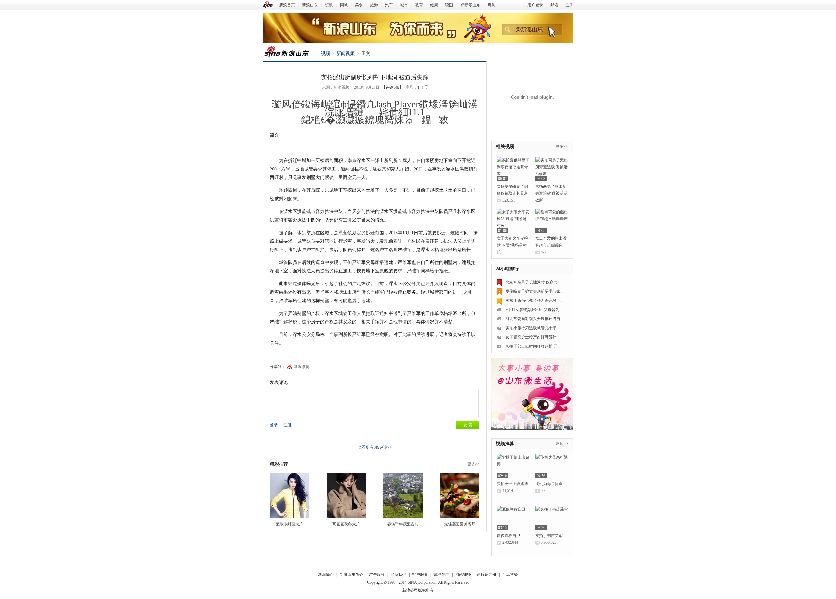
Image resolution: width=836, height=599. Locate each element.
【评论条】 (392, 87)
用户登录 (535, 5)
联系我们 (398, 574)
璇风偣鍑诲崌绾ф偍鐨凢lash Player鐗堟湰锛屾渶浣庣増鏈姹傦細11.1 (375, 108)
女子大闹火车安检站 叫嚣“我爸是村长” (512, 245)
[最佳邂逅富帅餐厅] (459, 495)
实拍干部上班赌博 (512, 483)
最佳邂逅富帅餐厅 (459, 524)
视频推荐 (505, 443)
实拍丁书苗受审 (549, 535)
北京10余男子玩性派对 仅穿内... (533, 282)
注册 (569, 5)
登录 (274, 425)
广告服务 (377, 574)
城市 (404, 5)
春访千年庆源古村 (403, 524)
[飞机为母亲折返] (551, 466)
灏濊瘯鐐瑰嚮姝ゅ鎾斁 (392, 119)
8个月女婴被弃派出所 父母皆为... (534, 309)
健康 (434, 5)
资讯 (329, 5)
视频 (325, 53)
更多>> (473, 464)
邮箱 (554, 5)
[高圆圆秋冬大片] (346, 495)
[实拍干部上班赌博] (513, 466)
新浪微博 (302, 366)
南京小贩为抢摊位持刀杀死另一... (534, 300)
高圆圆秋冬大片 (346, 524)
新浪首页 (287, 5)
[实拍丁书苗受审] (551, 518)
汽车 (389, 5)
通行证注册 (486, 574)
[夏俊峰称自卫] (513, 518)
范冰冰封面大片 (289, 524)
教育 (419, 5)
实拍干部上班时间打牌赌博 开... (533, 346)
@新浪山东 (470, 5)
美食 (359, 5)
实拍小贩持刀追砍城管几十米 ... (533, 328)
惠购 (491, 5)
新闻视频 (345, 53)
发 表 (467, 425)
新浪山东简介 (351, 574)
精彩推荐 (279, 464)
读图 (449, 5)
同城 (344, 5)
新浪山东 (310, 5)
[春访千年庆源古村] (403, 495)
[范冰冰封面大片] (289, 495)
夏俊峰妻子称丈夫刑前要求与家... (534, 291)
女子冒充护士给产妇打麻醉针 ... (533, 337)
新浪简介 (326, 574)
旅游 (374, 5)
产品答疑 (510, 574)
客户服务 (420, 574)
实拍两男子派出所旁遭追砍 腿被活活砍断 (551, 193)
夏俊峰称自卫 (508, 535)
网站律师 (463, 574)
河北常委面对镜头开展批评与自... (534, 318)
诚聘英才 (441, 574)
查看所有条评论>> (375, 447)
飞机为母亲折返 (549, 483)
